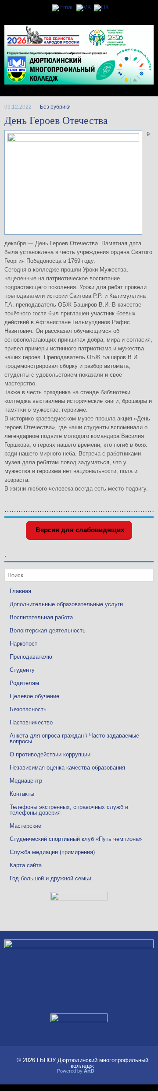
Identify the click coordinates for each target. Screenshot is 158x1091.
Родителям (24, 683)
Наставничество (31, 722)
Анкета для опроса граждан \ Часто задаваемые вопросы (74, 738)
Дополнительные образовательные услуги (66, 604)
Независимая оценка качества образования (67, 767)
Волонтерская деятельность (48, 630)
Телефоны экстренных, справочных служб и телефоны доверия (69, 810)
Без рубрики (55, 107)
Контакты (22, 794)
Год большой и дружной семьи (50, 878)
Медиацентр (26, 780)
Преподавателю (31, 656)
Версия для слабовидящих (79, 529)
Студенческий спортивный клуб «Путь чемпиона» (76, 839)
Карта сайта (26, 865)
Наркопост (23, 643)
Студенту (22, 670)
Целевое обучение (34, 696)
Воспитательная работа (41, 617)
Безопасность (28, 709)
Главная (20, 591)
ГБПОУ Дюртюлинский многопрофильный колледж (92, 1063)
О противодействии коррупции (50, 754)
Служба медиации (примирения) (52, 852)
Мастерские (25, 826)
